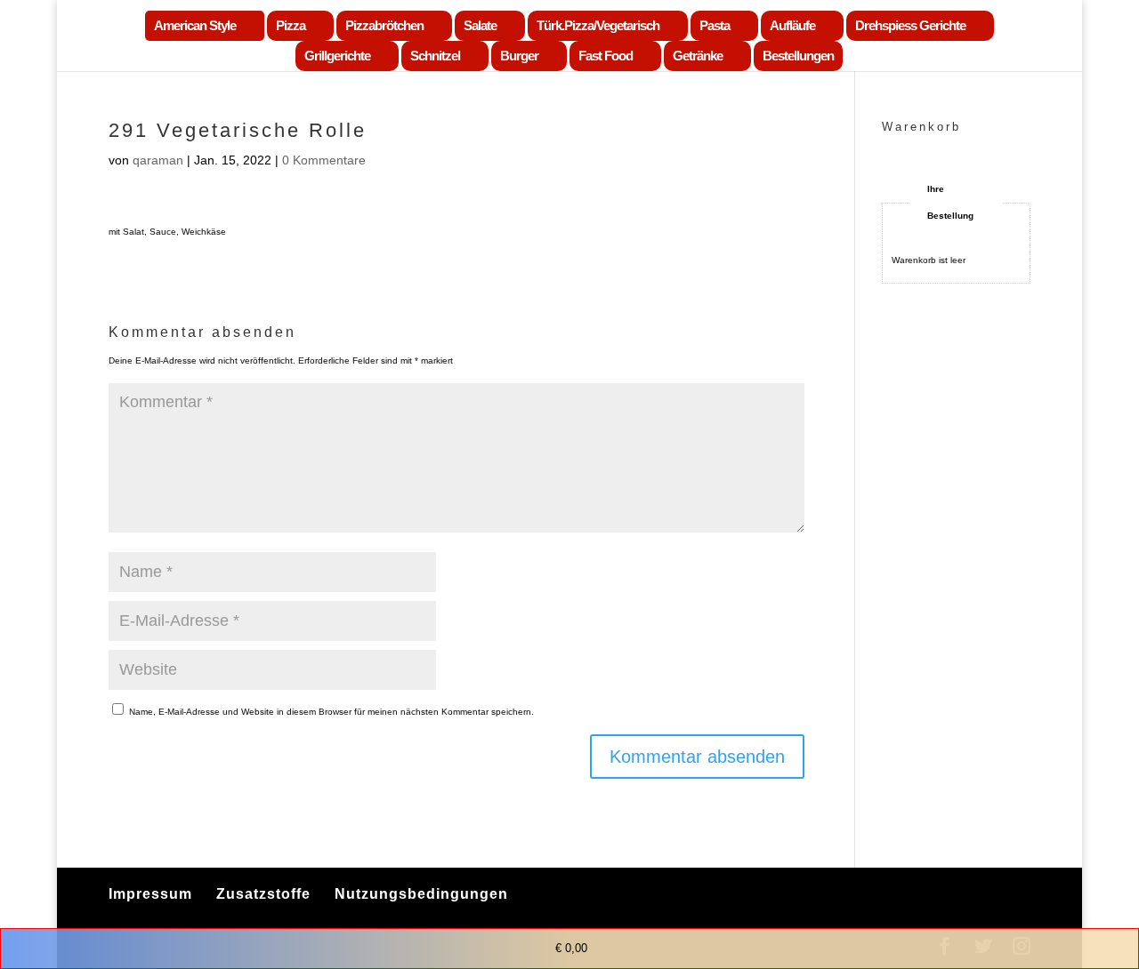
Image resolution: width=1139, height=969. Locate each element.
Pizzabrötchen (384, 25)
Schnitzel (435, 55)
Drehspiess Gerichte (910, 25)
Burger (519, 55)
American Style (195, 25)
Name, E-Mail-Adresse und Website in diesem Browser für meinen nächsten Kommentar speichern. (331, 712)
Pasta (714, 25)
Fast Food (605, 55)
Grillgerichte (337, 55)
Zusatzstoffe (263, 893)
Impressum (150, 893)
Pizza (290, 25)
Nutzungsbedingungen (421, 893)
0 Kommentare (324, 160)
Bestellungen (798, 55)
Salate (480, 25)
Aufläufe (792, 25)
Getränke (698, 55)
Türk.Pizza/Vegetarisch (598, 25)
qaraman (158, 160)
